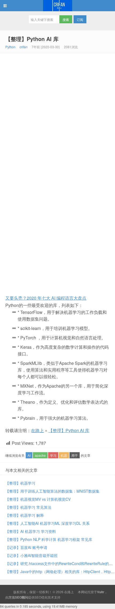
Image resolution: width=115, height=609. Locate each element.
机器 (64, 455)
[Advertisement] (57, 113)
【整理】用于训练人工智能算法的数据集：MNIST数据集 (52, 491)
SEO (37, 597)
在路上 (57, 5)
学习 (53, 455)
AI (29, 455)
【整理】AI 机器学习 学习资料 (30, 531)
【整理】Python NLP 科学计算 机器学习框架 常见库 (48, 539)
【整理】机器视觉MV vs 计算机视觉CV (38, 499)
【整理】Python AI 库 (32, 39)
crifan (24, 46)
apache (40, 455)
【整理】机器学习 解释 (24, 515)
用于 (74, 455)
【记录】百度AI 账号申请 (26, 547)
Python (10, 46)
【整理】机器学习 (20, 483)
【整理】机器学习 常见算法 (28, 507)
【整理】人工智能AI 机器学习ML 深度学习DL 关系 (47, 523)
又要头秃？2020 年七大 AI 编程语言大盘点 (45, 298)
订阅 (80, 19)
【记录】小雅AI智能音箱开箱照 (31, 555)
